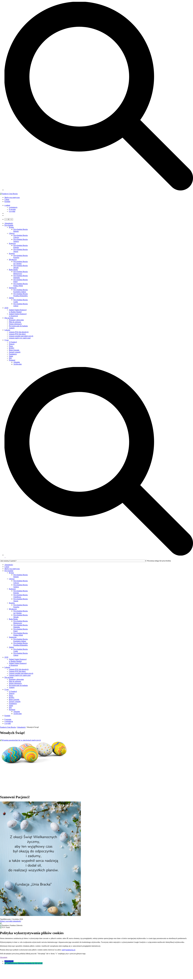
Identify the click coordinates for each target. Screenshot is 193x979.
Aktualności (8, 223)
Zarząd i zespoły (15, 352)
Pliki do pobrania (15, 322)
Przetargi (12, 360)
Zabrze (11, 298)
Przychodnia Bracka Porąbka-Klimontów (20, 295)
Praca (11, 346)
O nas (6, 340)
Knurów (12, 253)
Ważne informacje (15, 324)
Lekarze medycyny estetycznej (20, 338)
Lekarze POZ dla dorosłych (18, 332)
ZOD (6, 308)
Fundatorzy (13, 354)
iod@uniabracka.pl (68, 950)
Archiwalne (17, 364)
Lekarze (7, 330)
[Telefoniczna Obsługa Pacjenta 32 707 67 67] (5, 963)
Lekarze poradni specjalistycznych (21, 336)
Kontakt (7, 201)
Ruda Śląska (13, 270)
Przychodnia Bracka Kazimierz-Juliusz (20, 291)
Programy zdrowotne (16, 320)
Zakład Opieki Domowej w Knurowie (18, 315)
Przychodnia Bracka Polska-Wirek (20, 285)
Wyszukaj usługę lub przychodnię (159, 561)
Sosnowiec (13, 288)
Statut (11, 356)
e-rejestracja (13, 207)
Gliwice (12, 233)
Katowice (12, 243)
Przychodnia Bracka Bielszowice (20, 273)
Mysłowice (13, 259)
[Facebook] (5, 961)
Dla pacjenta (8, 318)
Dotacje (11, 344)
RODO (11, 348)
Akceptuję (3, 957)
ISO (10, 358)
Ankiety (12, 328)
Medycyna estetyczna (12, 197)
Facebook (10, 961)
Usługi (6, 199)
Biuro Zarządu (14, 350)
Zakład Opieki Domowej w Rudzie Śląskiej (18, 311)
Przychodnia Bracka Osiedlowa (20, 596)
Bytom (11, 227)
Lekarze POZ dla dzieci (17, 334)
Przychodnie (8, 225)
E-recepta (12, 209)
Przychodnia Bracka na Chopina (20, 262)
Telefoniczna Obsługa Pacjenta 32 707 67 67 (25, 963)
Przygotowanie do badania (18, 326)
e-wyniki (12, 211)
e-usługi (7, 205)
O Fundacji (13, 342)
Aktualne (16, 362)
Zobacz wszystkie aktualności (10, 921)
